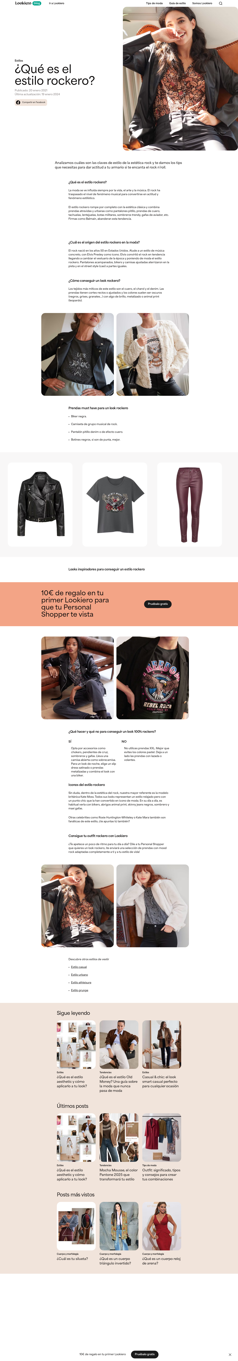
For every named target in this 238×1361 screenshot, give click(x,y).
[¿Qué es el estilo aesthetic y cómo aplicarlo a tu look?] (76, 1044)
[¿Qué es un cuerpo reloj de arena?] (161, 1226)
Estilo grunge (79, 990)
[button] (230, 1354)
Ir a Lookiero (56, 3)
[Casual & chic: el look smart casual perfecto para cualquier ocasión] (161, 1044)
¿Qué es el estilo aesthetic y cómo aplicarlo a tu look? (72, 1082)
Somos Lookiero (202, 3)
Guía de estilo (177, 3)
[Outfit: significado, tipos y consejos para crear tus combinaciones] (161, 1137)
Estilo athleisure (81, 982)
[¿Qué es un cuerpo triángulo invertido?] (119, 1226)
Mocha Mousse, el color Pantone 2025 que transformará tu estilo (118, 1175)
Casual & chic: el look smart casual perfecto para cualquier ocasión (160, 1082)
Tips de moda (154, 3)
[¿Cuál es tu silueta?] (76, 1226)
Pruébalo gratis (158, 604)
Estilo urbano (79, 975)
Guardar (230, 12)
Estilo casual (79, 967)
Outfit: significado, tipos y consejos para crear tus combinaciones (161, 1175)
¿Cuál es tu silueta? (72, 1259)
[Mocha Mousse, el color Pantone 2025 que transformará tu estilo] (119, 1137)
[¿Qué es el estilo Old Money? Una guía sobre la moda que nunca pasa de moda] (119, 1044)
